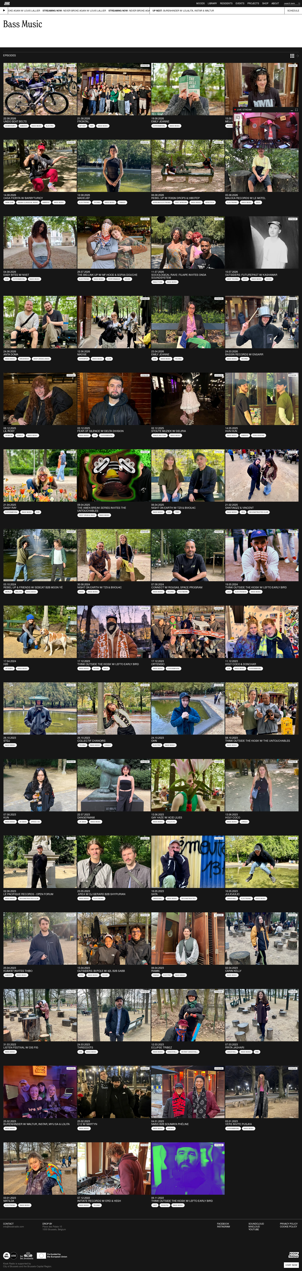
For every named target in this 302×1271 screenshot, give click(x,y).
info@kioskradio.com (13, 1226)
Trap (177, 512)
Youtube (254, 1229)
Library (212, 3)
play (266, 130)
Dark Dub (9, 202)
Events (240, 3)
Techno (97, 202)
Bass (81, 592)
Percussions (258, 435)
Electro (49, 126)
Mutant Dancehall (189, 1052)
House (127, 279)
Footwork (183, 592)
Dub (6, 279)
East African (181, 202)
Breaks (170, 1128)
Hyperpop (83, 359)
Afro (81, 975)
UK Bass (23, 822)
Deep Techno (232, 279)
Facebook (223, 1223)
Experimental (159, 126)
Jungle (20, 435)
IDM (94, 435)
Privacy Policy (289, 1223)
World (8, 592)
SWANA (156, 975)
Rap (91, 126)
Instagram (223, 1226)
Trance (122, 202)
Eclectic (171, 822)
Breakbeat (24, 359)
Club (109, 359)
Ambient (23, 126)
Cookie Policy (288, 1226)
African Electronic (162, 202)
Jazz (229, 592)
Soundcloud (256, 1223)
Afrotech (209, 202)
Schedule (293, 10)
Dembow (8, 435)
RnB (257, 1052)
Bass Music (37, 126)
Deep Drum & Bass (41, 359)
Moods (200, 3)
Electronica (240, 592)
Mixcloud (254, 1226)
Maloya (18, 592)
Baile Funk (157, 282)
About (275, 3)
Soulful (165, 1205)
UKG (243, 512)
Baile (105, 668)
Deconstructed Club (258, 512)
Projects (253, 3)
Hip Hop (82, 126)
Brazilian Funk (159, 435)
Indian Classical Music (28, 202)
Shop (265, 3)
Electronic (84, 202)
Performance (114, 279)
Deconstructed (188, 898)
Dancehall (158, 898)
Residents (226, 3)
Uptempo (9, 668)
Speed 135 (35, 822)
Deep (258, 202)
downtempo (10, 126)
